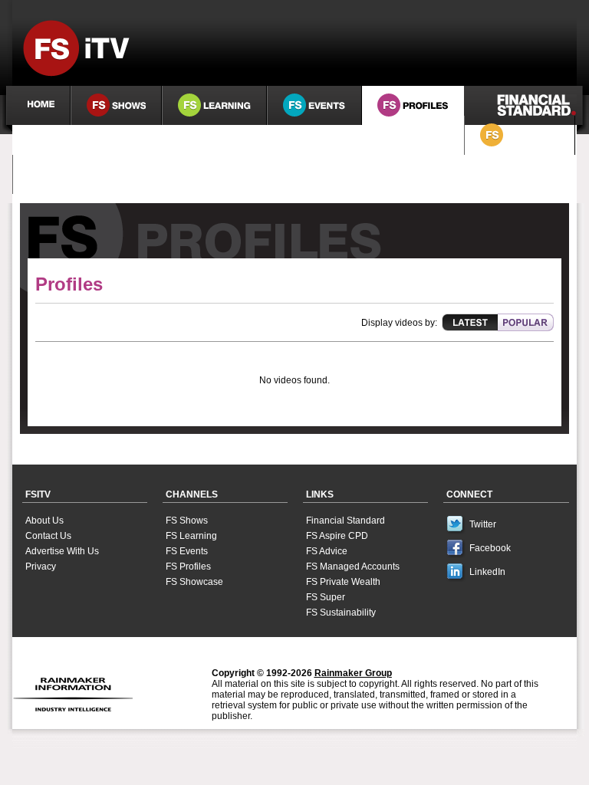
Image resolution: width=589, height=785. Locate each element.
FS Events (187, 551)
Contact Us (48, 535)
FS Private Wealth (343, 581)
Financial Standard (345, 520)
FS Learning (191, 535)
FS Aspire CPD (337, 535)
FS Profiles (188, 566)
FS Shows (187, 520)
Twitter (482, 524)
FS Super (325, 597)
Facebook (490, 548)
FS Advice (326, 551)
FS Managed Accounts (353, 566)
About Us (44, 520)
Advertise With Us (62, 551)
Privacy (40, 566)
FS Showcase (194, 581)
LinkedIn (487, 572)
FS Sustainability (341, 612)
